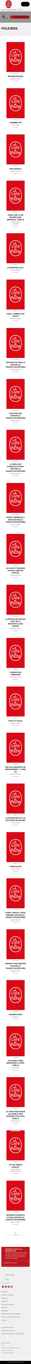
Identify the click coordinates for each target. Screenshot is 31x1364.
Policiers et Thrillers (12, 9)
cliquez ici (15, 1258)
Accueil (3, 9)
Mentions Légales (5, 1343)
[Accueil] (8, 4)
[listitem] (2, 1286)
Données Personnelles (7, 1350)
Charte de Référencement (7, 1352)
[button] (20, 17)
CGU (2, 1345)
